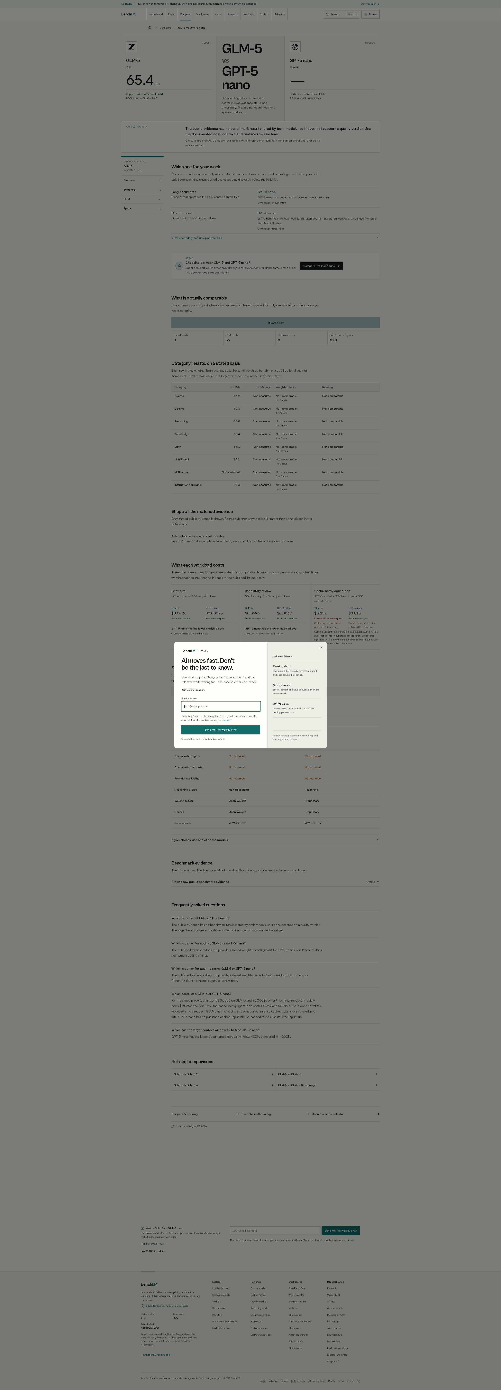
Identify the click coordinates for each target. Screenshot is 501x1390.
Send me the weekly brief (221, 729)
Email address (189, 698)
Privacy (227, 719)
